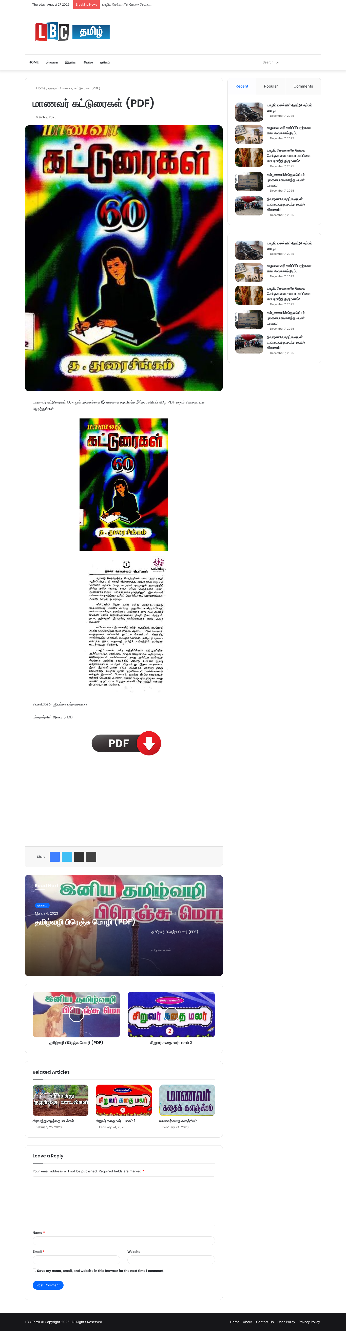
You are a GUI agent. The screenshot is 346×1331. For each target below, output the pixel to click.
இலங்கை (52, 62)
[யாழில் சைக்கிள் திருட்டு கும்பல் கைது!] (249, 112)
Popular (271, 86)
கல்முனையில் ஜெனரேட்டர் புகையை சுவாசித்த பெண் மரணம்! (286, 180)
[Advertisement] (124, 801)
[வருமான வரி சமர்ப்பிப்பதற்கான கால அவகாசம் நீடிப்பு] (249, 134)
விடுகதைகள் (55, 922)
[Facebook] (55, 857)
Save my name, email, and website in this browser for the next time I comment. (100, 1271)
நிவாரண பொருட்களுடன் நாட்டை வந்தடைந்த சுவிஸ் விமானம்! (286, 204)
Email (38, 1252)
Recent (242, 86)
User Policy (286, 1322)
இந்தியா (70, 62)
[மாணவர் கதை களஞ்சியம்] (187, 1100)
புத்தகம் (53, 88)
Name (39, 1233)
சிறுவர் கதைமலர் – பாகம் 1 (115, 1120)
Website (134, 1252)
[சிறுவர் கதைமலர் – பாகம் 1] (124, 1100)
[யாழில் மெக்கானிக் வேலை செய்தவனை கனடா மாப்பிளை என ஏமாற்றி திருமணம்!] (249, 157)
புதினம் (105, 62)
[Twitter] (67, 857)
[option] (124, 925)
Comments (303, 86)
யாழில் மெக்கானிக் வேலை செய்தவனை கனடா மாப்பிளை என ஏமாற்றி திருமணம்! (157, 4)
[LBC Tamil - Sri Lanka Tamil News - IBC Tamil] (101, 31)
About (248, 1322)
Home (34, 62)
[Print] (91, 857)
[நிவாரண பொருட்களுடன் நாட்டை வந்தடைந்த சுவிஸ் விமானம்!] (249, 205)
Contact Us (265, 1322)
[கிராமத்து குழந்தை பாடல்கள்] (60, 1100)
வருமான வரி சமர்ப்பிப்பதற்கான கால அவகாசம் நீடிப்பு (289, 130)
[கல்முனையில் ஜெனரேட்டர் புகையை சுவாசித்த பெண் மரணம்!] (249, 181)
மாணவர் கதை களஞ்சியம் (178, 1120)
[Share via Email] (79, 857)
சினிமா (88, 62)
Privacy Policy (309, 1322)
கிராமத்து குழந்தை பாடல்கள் (53, 1120)
